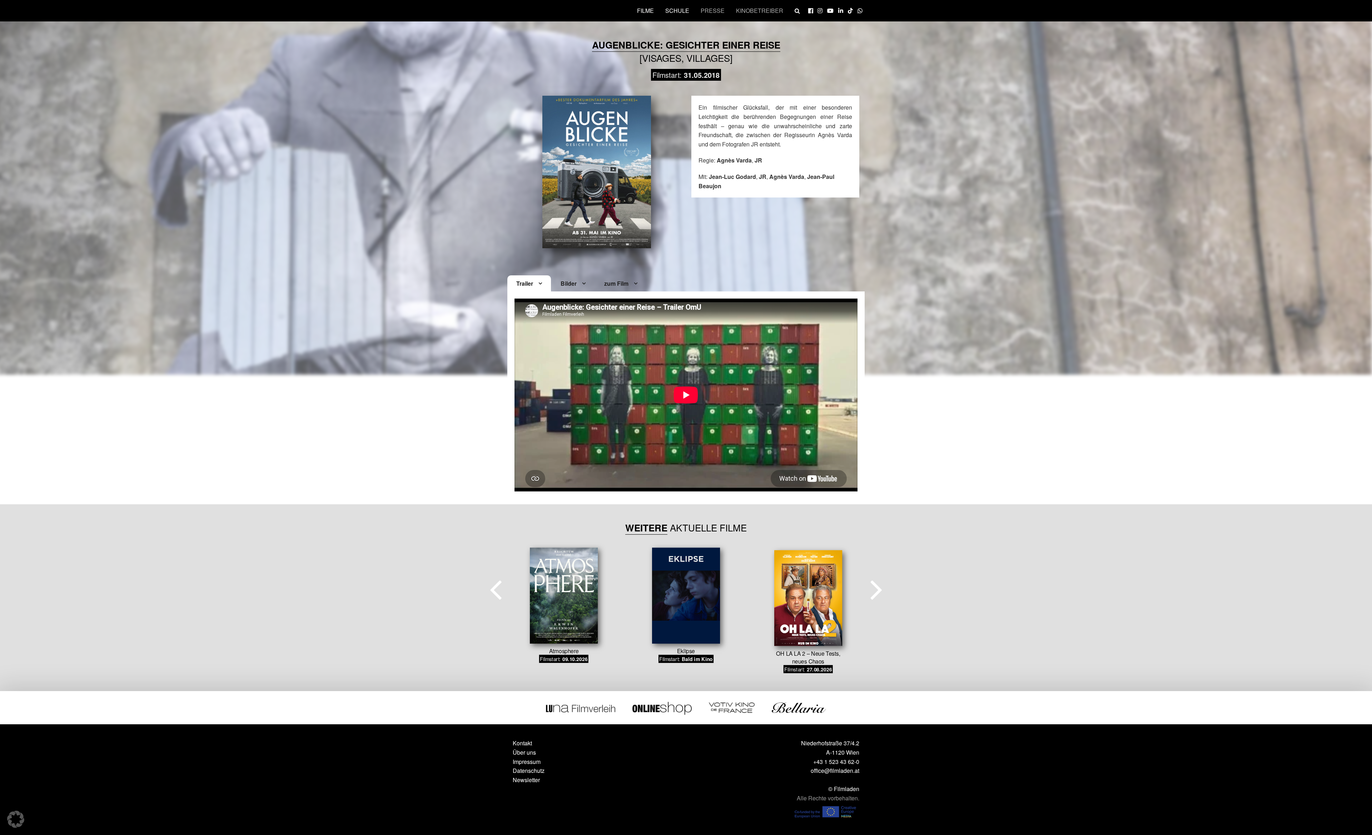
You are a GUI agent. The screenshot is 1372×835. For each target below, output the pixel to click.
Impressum (527, 762)
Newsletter (526, 780)
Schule (677, 10)
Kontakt (522, 743)
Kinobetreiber (759, 10)
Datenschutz (529, 770)
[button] (15, 819)
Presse (713, 10)
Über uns (524, 752)
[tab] (529, 283)
